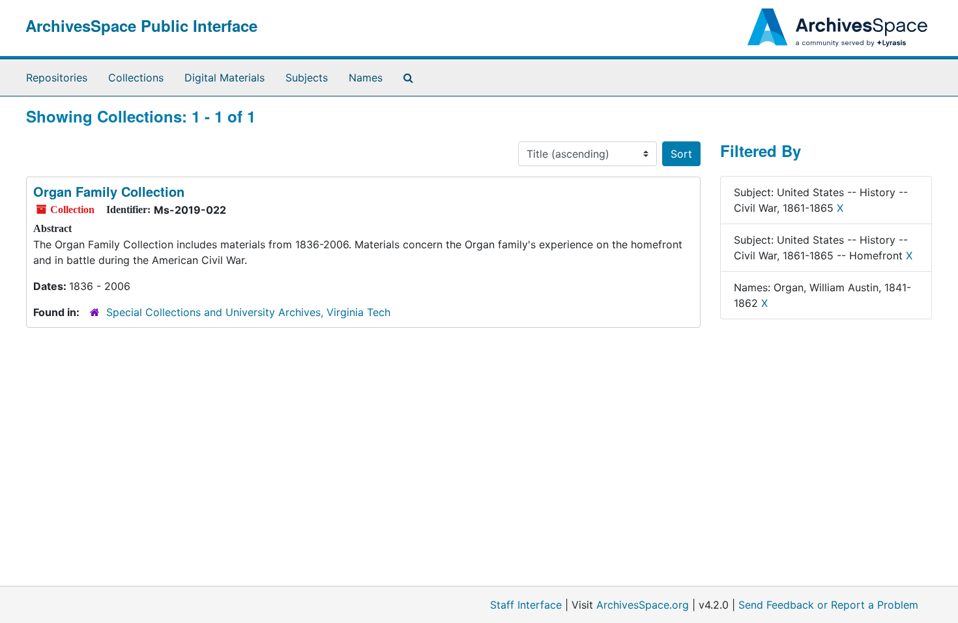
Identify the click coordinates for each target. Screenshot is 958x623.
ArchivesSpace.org (642, 604)
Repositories (56, 77)
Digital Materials (224, 77)
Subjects (306, 77)
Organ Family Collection (108, 191)
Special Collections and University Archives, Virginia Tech (248, 312)
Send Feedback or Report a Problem (828, 604)
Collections (136, 77)
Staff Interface (526, 604)
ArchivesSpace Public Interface (141, 25)
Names (366, 77)
